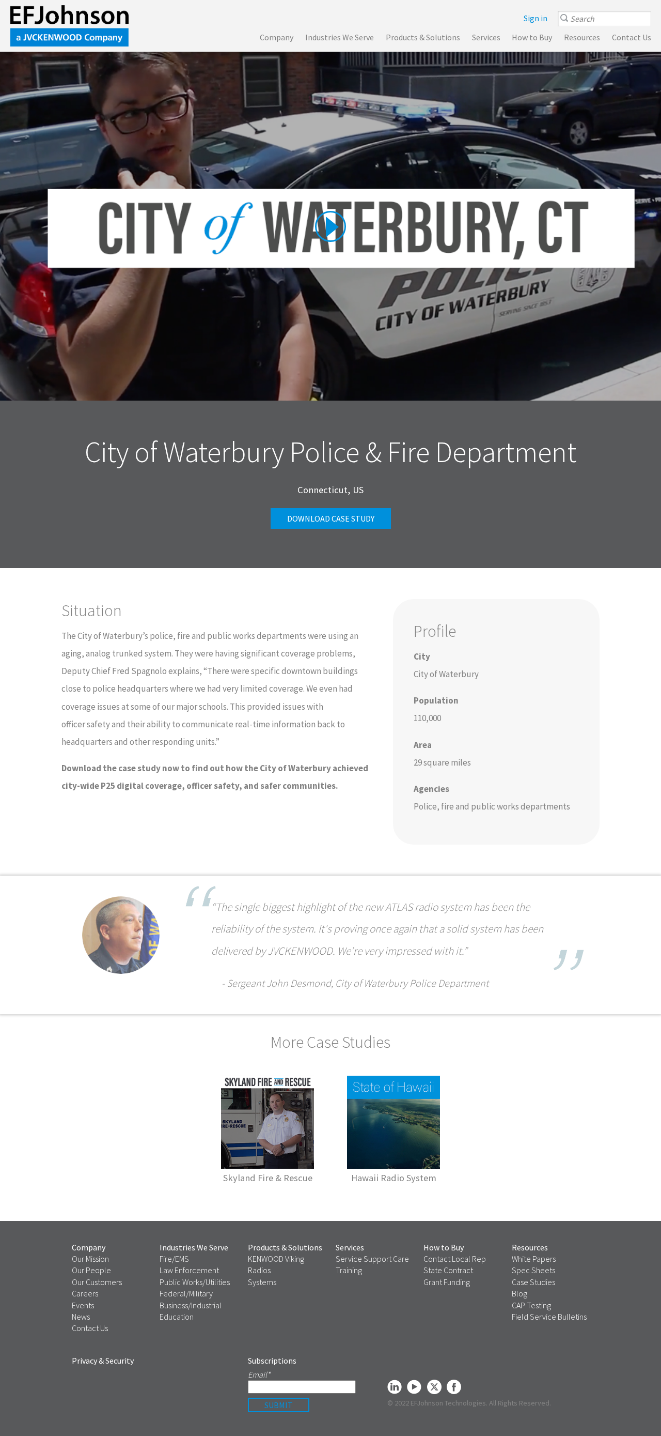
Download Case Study (330, 518)
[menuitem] (535, 18)
